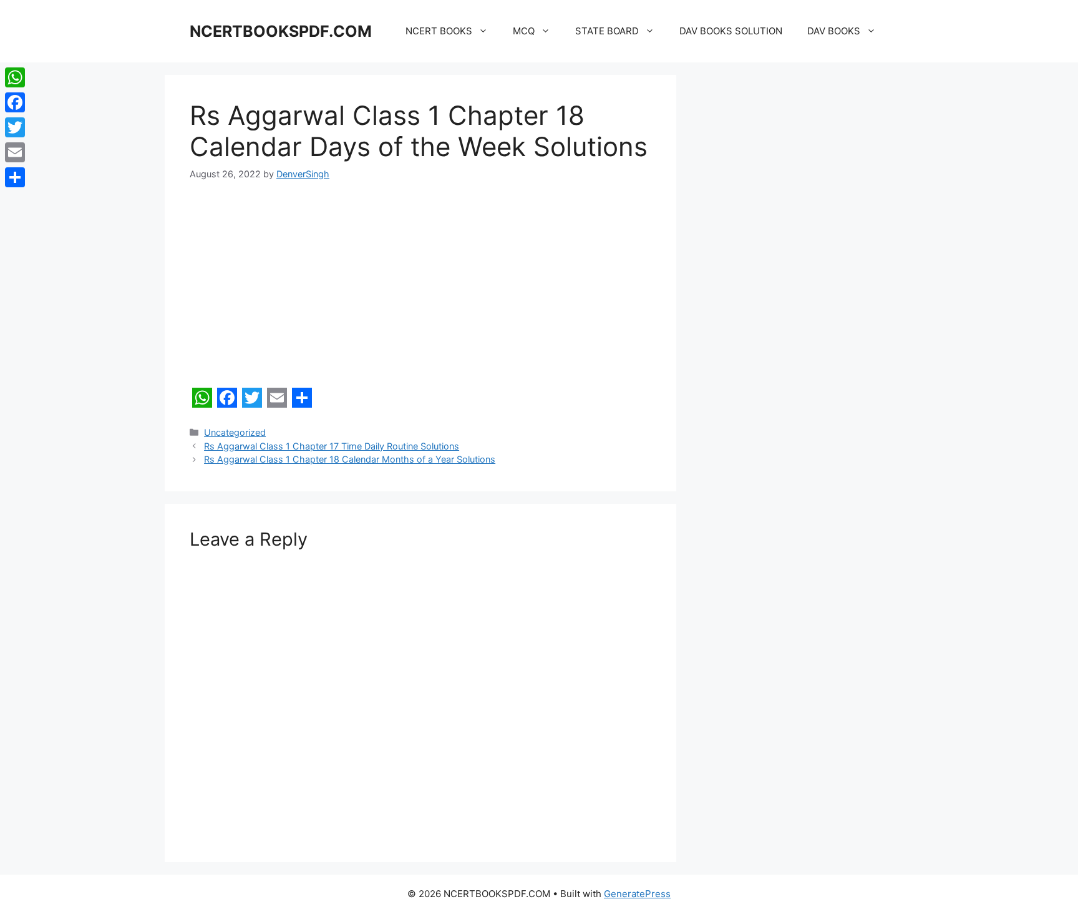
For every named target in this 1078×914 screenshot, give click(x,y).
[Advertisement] (420, 289)
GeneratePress (637, 894)
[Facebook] (14, 102)
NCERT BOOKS (438, 31)
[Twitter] (14, 127)
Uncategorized (235, 432)
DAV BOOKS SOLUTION (730, 31)
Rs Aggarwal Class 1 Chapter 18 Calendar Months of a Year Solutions (349, 459)
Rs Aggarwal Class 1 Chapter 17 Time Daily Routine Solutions (331, 446)
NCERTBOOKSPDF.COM (281, 31)
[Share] (14, 177)
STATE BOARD (607, 31)
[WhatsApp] (14, 77)
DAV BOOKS (833, 31)
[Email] (14, 152)
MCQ (524, 31)
